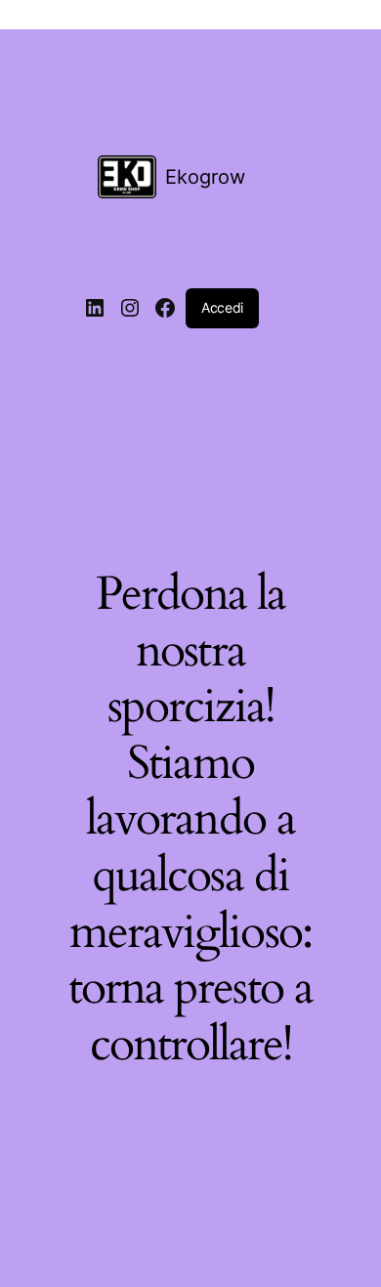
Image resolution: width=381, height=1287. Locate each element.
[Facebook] (165, 308)
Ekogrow (205, 177)
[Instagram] (130, 308)
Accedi (222, 307)
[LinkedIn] (94, 308)
